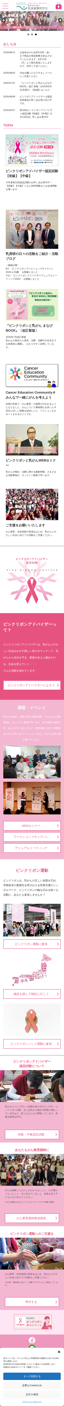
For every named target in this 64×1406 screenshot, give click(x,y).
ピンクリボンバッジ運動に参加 (31, 1043)
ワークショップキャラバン (31, 837)
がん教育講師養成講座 (31, 1218)
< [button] (4, 20)
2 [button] (32, 34)
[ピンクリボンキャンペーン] (32, 1322)
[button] (59, 1351)
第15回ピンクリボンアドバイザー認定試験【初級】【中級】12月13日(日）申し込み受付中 (36, 113)
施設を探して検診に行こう (31, 994)
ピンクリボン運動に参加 (31, 944)
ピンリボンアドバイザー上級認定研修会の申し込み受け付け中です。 (36, 100)
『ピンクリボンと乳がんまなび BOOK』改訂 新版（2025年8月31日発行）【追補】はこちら (36, 86)
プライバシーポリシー (32, 1402)
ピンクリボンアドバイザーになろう (31, 685)
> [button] (59, 20)
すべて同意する (32, 1376)
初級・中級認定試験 (31, 1134)
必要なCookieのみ (32, 1385)
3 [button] (36, 34)
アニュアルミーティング (31, 848)
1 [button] (28, 34)
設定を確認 (32, 1394)
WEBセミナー (31, 825)
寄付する (31, 1302)
